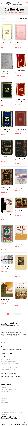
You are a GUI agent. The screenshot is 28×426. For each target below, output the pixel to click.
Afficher (5, 20)
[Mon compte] (10, 422)
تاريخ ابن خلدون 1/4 (5, 266)
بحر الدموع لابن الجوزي (6, 187)
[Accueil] (3, 423)
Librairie (24, 424)
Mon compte (10, 424)
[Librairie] (24, 423)
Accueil (4, 12)
